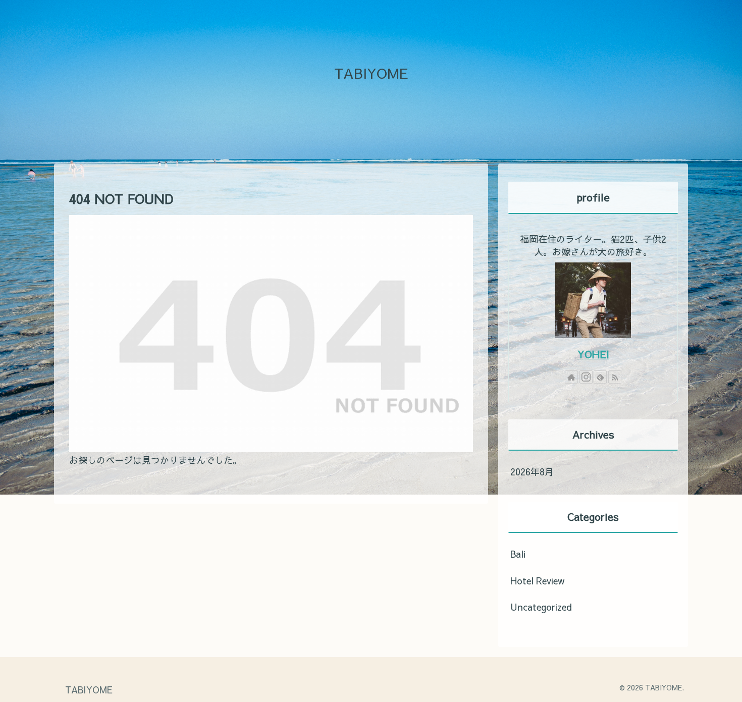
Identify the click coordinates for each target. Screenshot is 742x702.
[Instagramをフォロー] (586, 377)
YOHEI (593, 354)
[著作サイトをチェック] (571, 377)
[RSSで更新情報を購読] (614, 377)
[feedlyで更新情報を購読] (600, 377)
